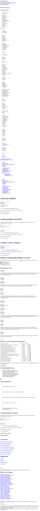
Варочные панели (5, 171)
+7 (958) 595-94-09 (9, 488)
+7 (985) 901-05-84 (10, 483)
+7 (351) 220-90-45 (7, 497)
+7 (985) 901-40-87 (7, 477)
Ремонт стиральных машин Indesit (6, 450)
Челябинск (2, 497)
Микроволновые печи (8, 175)
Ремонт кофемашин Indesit (5, 445)
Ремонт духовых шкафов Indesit (6, 443)
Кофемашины (7, 174)
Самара (1, 489)
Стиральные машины (6, 186)
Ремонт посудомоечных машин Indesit (7, 448)
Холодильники (5, 168)
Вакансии (2, 460)
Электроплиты (5, 169)
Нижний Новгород (3, 483)
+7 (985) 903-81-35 (5, 494)
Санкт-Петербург (3, 475)
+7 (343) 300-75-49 (9, 479)
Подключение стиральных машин (8, 164)
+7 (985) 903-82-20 (7, 492)
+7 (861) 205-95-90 (7, 481)
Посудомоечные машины (6, 170)
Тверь (1, 491)
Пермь (1, 487)
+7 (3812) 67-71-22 (6, 485)
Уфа (1, 496)
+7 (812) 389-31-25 (10, 475)
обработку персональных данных (12, 208)
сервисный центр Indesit (10, 501)
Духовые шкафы (7, 173)
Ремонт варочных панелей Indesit (6, 441)
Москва (2, 466)
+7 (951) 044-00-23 (6, 487)
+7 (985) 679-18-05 (8, 482)
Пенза (1, 486)
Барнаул (1, 476)
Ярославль (2, 498)
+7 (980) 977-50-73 (6, 486)
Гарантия (4, 165)
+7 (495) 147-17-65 (6, 476)
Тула (1, 494)
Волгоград (2, 477)
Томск (1, 493)
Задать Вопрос (3, 365)
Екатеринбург (3, 479)
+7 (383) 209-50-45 (8, 484)
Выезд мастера (5, 163)
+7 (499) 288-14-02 (4, 4)
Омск (1, 485)
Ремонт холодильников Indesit (5, 452)
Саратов (2, 490)
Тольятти (2, 492)
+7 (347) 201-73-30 (5, 496)
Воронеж (2, 478)
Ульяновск (2, 495)
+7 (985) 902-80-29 (6, 491)
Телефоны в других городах (5, 3)
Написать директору (4, 462)
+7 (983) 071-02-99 (7, 495)
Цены (3, 162)
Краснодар (2, 481)
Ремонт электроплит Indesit (5, 454)
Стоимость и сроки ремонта (5, 264)
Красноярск (2, 482)
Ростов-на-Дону (3, 488)
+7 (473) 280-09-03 (7, 478)
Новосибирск (2, 484)
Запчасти (2, 458)
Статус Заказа (2, 463)
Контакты (4, 166)
